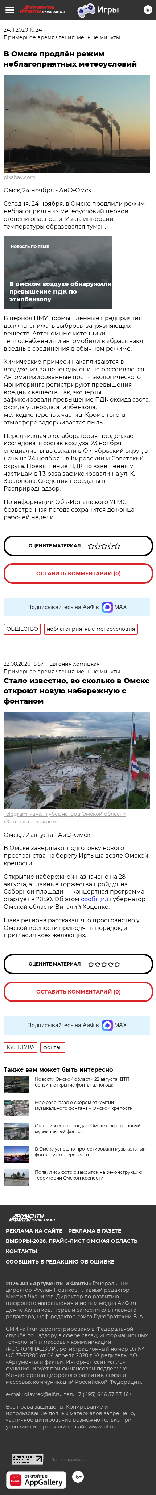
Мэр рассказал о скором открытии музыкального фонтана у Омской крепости (84, 1105)
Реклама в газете (94, 1231)
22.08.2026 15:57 (24, 664)
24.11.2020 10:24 (23, 30)
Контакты (21, 1251)
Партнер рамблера (68, 1460)
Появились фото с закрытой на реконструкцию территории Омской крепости (88, 1175)
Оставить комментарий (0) (78, 573)
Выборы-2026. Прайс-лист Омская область (71, 1241)
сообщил (95, 899)
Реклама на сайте (34, 1231)
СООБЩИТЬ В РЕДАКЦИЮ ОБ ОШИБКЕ (60, 1261)
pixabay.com (20, 177)
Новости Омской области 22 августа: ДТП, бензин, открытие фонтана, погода (83, 1082)
